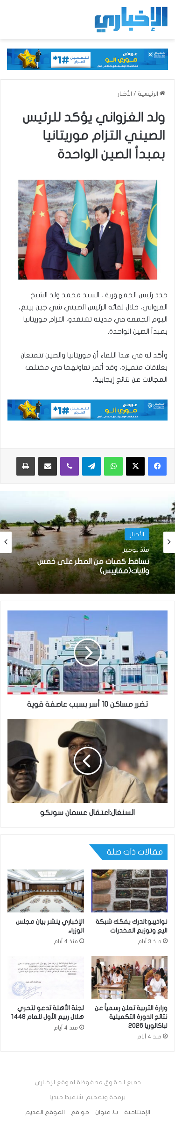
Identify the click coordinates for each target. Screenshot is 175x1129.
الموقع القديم (45, 1112)
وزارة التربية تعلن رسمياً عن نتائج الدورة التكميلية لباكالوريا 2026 (131, 1016)
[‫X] (135, 466)
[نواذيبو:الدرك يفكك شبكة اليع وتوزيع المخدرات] (129, 891)
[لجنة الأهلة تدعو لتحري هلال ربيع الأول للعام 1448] (45, 977)
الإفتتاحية (137, 1112)
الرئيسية (149, 94)
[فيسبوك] (157, 466)
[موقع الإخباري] (130, 20)
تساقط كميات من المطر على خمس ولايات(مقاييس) (93, 566)
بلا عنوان (106, 1112)
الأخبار (125, 94)
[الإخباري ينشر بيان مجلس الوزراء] (45, 891)
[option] (87, 542)
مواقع (80, 1112)
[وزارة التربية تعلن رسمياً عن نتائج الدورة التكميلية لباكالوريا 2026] (129, 977)
